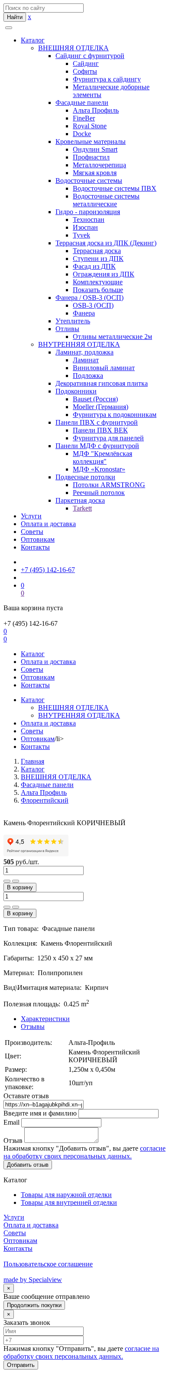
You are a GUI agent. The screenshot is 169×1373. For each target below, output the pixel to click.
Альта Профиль (96, 110)
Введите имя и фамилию (40, 1113)
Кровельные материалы (90, 141)
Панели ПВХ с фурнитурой (96, 422)
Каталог (33, 40)
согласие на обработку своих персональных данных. (84, 1152)
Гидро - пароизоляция (87, 211)
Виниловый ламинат (104, 367)
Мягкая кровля (95, 172)
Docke (82, 133)
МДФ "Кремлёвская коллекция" (102, 457)
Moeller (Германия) (100, 406)
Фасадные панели (81, 102)
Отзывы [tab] (33, 1026)
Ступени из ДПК (98, 258)
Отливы (67, 328)
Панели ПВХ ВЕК (100, 430)
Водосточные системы (88, 180)
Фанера (84, 313)
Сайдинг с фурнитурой (89, 55)
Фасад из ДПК (94, 266)
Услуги (31, 516)
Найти (15, 17)
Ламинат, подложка (84, 352)
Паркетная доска (80, 500)
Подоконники (76, 391)
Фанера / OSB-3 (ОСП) (89, 297)
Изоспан (85, 227)
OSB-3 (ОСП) (93, 305)
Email (11, 1122)
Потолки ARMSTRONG (109, 484)
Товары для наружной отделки (66, 1194)
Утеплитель (72, 321)
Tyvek (81, 235)
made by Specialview (32, 1279)
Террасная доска (97, 250)
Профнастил (91, 157)
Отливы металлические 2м (112, 336)
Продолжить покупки (34, 1305)
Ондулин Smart (95, 149)
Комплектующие (98, 282)
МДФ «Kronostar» (99, 469)
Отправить (21, 1365)
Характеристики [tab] (45, 1018)
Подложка (88, 375)
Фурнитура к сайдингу (107, 79)
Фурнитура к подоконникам (114, 414)
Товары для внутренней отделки (69, 1202)
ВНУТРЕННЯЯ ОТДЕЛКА (79, 344)
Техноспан (88, 219)
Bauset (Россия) (95, 399)
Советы (32, 531)
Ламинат (86, 360)
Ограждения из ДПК (103, 274)
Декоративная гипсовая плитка (101, 383)
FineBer (84, 118)
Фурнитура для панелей (108, 438)
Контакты (35, 547)
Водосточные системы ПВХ (114, 188)
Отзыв (13, 1140)
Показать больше (98, 289)
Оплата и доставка (48, 523)
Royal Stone (90, 126)
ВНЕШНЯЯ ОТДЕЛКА (73, 48)
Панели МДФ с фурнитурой (97, 445)
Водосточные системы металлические (106, 200)
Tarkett (82, 508)
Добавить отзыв (28, 1165)
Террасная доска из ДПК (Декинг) (105, 243)
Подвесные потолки (85, 477)
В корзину (20, 887)
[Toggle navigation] (8, 27)
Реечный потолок (99, 492)
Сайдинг (86, 63)
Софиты (85, 71)
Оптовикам (38, 539)
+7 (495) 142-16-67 (48, 569)
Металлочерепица (99, 165)
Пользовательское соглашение (48, 1264)
